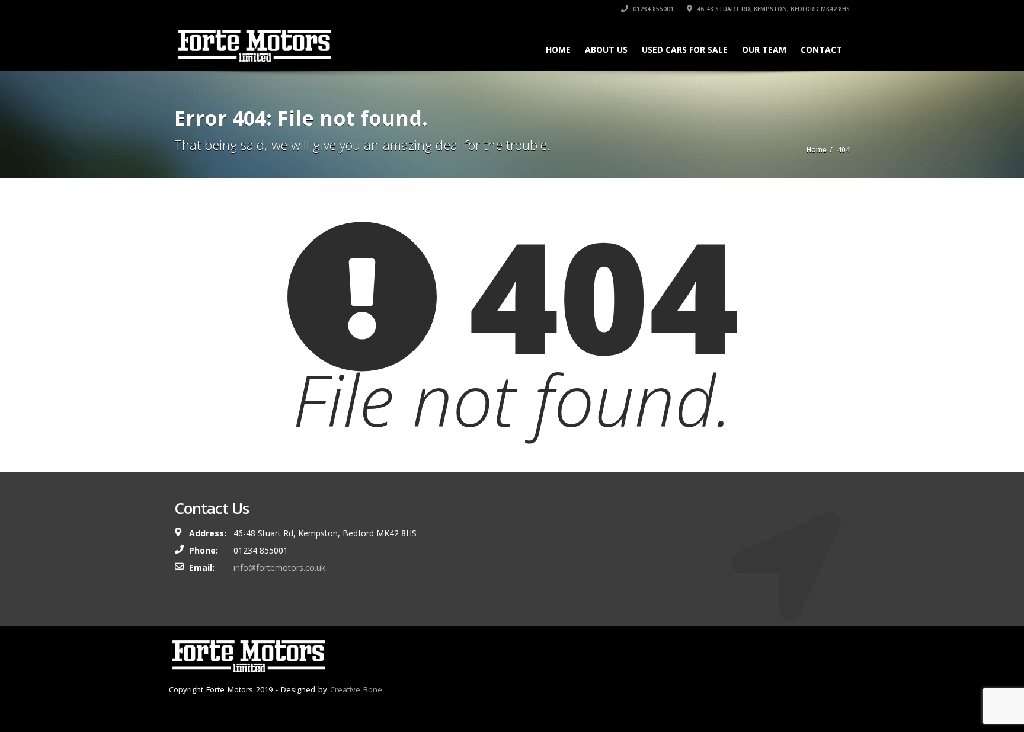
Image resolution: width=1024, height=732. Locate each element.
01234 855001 (652, 9)
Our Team (764, 49)
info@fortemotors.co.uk (279, 567)
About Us (606, 49)
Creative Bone (356, 689)
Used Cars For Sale (685, 49)
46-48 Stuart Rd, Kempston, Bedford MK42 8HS (772, 9)
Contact (821, 49)
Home (558, 49)
